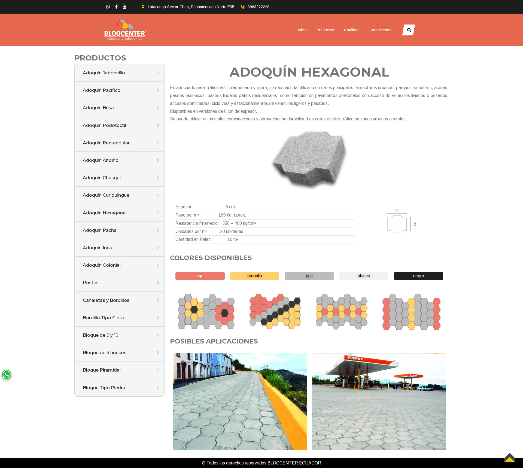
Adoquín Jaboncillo (104, 72)
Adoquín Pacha (100, 230)
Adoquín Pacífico (101, 90)
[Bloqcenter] (125, 29)
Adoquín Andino (100, 160)
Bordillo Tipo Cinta (103, 317)
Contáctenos (380, 30)
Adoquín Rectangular (106, 142)
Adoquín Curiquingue (106, 195)
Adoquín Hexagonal (105, 212)
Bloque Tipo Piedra (104, 387)
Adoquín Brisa (98, 107)
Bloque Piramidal (102, 370)
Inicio (302, 30)
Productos (325, 30)
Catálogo (352, 30)
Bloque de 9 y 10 (100, 335)
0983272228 (258, 7)
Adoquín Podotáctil (104, 125)
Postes (91, 282)
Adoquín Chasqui (102, 177)
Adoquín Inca (97, 247)
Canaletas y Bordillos (106, 300)
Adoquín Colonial (102, 265)
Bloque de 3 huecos (104, 352)
